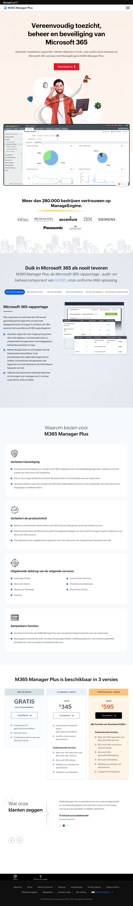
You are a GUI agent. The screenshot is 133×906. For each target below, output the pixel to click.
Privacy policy (94, 887)
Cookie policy (112, 887)
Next (20, 839)
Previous (12, 842)
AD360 (60, 280)
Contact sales (64, 892)
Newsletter (48, 892)
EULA (29, 887)
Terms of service (45, 887)
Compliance (76, 887)
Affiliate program (30, 892)
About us (18, 887)
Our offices (81, 892)
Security (62, 887)
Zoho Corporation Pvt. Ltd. (61, 899)
